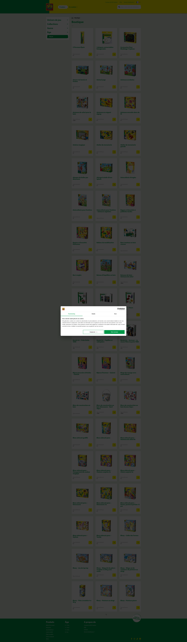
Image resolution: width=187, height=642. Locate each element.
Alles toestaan (114, 332)
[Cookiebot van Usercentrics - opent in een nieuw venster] (118, 309)
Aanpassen (92, 332)
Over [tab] (115, 313)
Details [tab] (93, 313)
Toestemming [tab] (71, 313)
